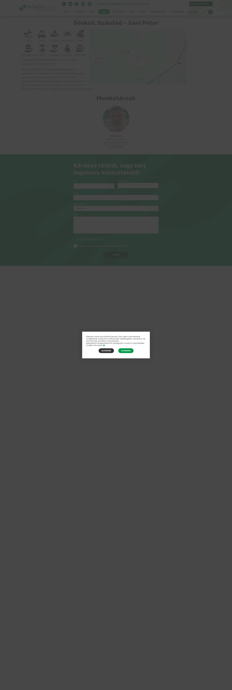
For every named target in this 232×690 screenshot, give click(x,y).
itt (104, 345)
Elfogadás (126, 351)
